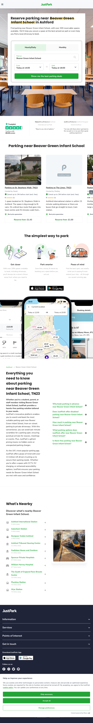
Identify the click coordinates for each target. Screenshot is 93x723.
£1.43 (23, 219)
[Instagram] (8, 669)
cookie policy (8, 687)
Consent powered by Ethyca (79, 713)
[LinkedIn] (18, 669)
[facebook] (3, 669)
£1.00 (64, 219)
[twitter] (13, 669)
